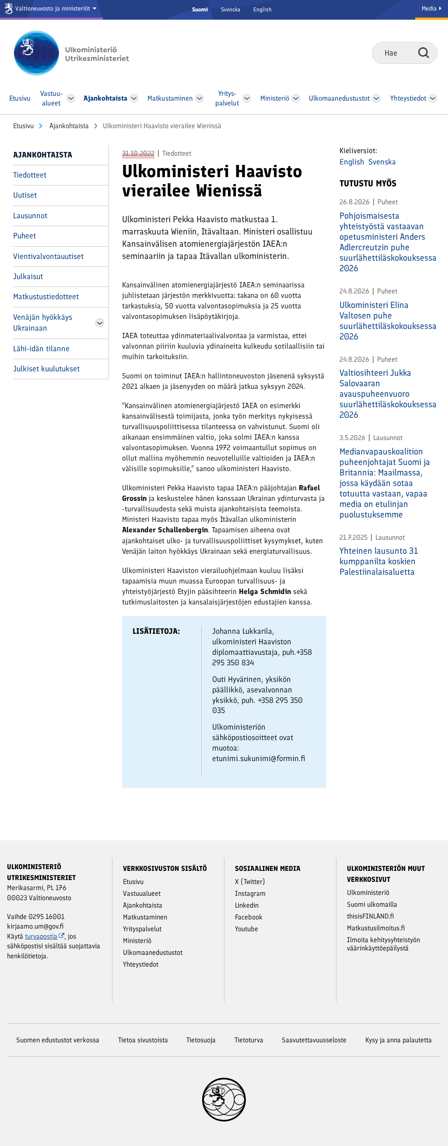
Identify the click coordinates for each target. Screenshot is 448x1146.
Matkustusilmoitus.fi (376, 928)
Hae (423, 52)
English (262, 9)
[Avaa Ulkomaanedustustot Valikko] (376, 98)
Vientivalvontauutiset (48, 256)
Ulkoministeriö (368, 892)
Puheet (24, 236)
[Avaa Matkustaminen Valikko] (199, 98)
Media (430, 8)
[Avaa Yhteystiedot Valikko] (433, 98)
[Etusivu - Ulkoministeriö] (84, 53)
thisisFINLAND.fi (370, 916)
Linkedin (247, 905)
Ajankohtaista (68, 126)
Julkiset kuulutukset (46, 369)
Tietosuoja (201, 1040)
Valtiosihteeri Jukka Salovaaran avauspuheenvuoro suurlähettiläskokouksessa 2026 (387, 393)
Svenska (230, 9)
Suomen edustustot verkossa (57, 1040)
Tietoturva (248, 1040)
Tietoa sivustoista (143, 1040)
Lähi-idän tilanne (41, 348)
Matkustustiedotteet (46, 296)
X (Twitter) (250, 881)
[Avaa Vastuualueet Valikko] (71, 98)
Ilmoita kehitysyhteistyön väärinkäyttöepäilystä (383, 944)
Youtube (246, 929)
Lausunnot (30, 215)
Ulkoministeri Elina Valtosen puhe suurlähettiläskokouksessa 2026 (387, 321)
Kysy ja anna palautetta (398, 1040)
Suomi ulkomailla (372, 904)
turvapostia (41, 936)
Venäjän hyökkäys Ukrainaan (42, 322)
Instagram (250, 893)
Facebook (248, 917)
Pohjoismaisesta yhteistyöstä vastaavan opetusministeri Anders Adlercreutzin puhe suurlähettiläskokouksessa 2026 (387, 241)
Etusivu (23, 126)
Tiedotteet (29, 175)
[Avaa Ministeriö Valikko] (296, 98)
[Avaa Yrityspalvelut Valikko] (247, 98)
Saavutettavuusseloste (314, 1040)
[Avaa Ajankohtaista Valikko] (134, 98)
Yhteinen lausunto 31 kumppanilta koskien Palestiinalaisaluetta (379, 561)
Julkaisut (28, 276)
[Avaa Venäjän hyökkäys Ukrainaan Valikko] (99, 323)
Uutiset (25, 195)
